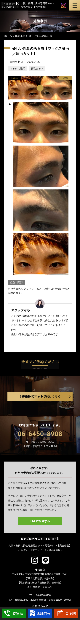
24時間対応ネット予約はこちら (40, 396)
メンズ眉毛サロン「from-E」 (10, 5)
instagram (63, 5)
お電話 (14, 613)
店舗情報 (40, 613)
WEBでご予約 (66, 613)
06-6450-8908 (40, 433)
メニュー (74, 5)
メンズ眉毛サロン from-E (40, 538)
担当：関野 (16, 282)
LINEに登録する (40, 521)
